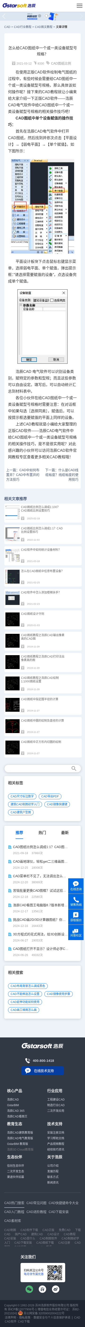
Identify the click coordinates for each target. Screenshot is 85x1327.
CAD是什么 (28, 1238)
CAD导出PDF (50, 796)
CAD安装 (10, 1238)
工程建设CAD (56, 1099)
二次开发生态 (15, 1171)
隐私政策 (24, 1317)
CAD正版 (48, 1230)
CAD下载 (24, 1321)
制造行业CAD (56, 1105)
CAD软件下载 (29, 1230)
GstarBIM (13, 1105)
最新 (65, 833)
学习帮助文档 (55, 1138)
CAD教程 (50, 92)
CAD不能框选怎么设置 (25, 994)
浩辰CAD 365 (16, 1111)
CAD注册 (64, 1242)
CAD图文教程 (43, 27)
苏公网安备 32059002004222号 (43, 1313)
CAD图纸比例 (61, 63)
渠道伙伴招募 (15, 1177)
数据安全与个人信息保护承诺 (52, 1317)
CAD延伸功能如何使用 (25, 1002)
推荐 (19, 833)
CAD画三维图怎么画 (24, 1010)
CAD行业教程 (22, 27)
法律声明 (10, 1317)
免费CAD (65, 1230)
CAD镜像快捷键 (57, 804)
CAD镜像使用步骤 (58, 994)
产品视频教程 (55, 1144)
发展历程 (53, 1171)
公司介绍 (53, 1165)
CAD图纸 (61, 79)
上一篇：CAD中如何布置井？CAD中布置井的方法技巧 (22, 474)
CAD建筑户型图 (21, 812)
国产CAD (21, 1234)
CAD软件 (50, 98)
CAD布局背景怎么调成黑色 (28, 986)
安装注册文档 (55, 1132)
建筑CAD (37, 1234)
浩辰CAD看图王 (17, 1116)
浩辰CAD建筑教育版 (20, 1132)
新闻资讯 (53, 1182)
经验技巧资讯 (55, 1149)
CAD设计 (53, 1234)
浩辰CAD (13, 1099)
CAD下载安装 (23, 1242)
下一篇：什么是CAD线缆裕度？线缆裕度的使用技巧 (61, 474)
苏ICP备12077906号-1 (22, 1309)
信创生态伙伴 (15, 1165)
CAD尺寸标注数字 (22, 796)
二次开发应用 (55, 1111)
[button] (39, 16)
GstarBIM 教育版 (17, 1144)
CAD (7, 27)
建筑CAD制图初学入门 (25, 804)
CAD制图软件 (48, 1238)
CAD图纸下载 (45, 1242)
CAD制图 (10, 1230)
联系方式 (53, 1177)
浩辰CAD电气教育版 (20, 1138)
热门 (42, 833)
